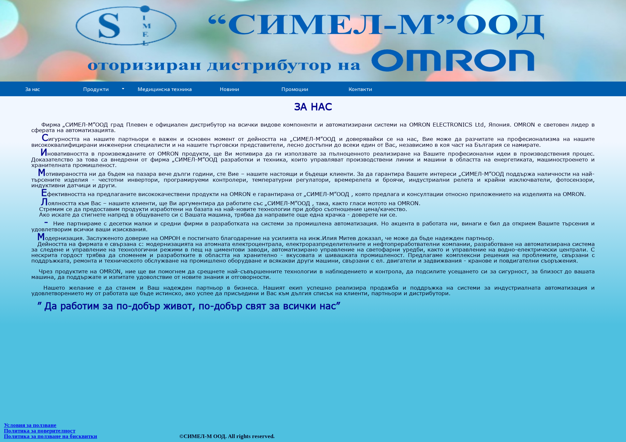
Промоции (294, 89)
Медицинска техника (165, 89)
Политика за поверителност (39, 431)
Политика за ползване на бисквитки (50, 436)
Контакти (360, 89)
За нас (32, 89)
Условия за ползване (30, 425)
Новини (229, 89)
